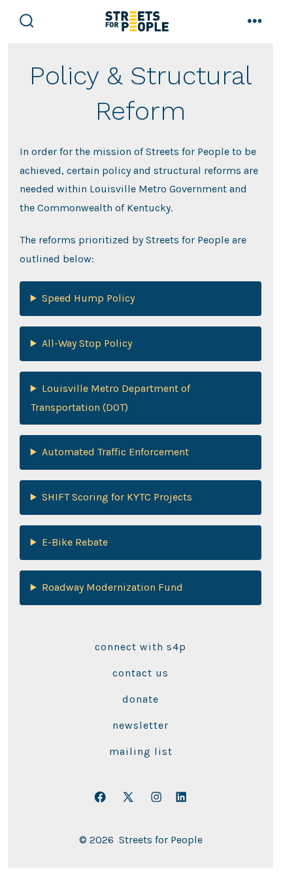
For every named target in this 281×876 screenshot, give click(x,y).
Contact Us (140, 673)
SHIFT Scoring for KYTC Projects (117, 497)
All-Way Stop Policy (87, 343)
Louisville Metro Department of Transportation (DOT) (110, 397)
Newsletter (140, 725)
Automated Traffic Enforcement (115, 452)
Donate (140, 699)
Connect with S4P (140, 646)
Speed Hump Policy (88, 298)
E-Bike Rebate (75, 542)
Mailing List (141, 751)
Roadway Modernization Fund (112, 587)
